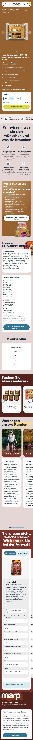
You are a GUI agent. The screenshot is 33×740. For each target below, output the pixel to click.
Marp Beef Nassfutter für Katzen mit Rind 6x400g (9, 407)
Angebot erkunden (16, 610)
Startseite (4, 9)
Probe (11, 98)
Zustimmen (15, 735)
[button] (29, 32)
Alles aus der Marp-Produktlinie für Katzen (16, 218)
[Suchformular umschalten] (25, 4)
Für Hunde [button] (11, 553)
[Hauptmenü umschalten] (4, 4)
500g (17, 98)
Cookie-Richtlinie (10, 729)
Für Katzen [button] (23, 553)
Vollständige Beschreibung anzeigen (16, 327)
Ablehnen (5, 731)
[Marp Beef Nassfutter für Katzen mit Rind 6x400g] (11, 395)
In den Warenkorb (16, 107)
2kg (6, 98)
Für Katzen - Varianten (13, 9)
